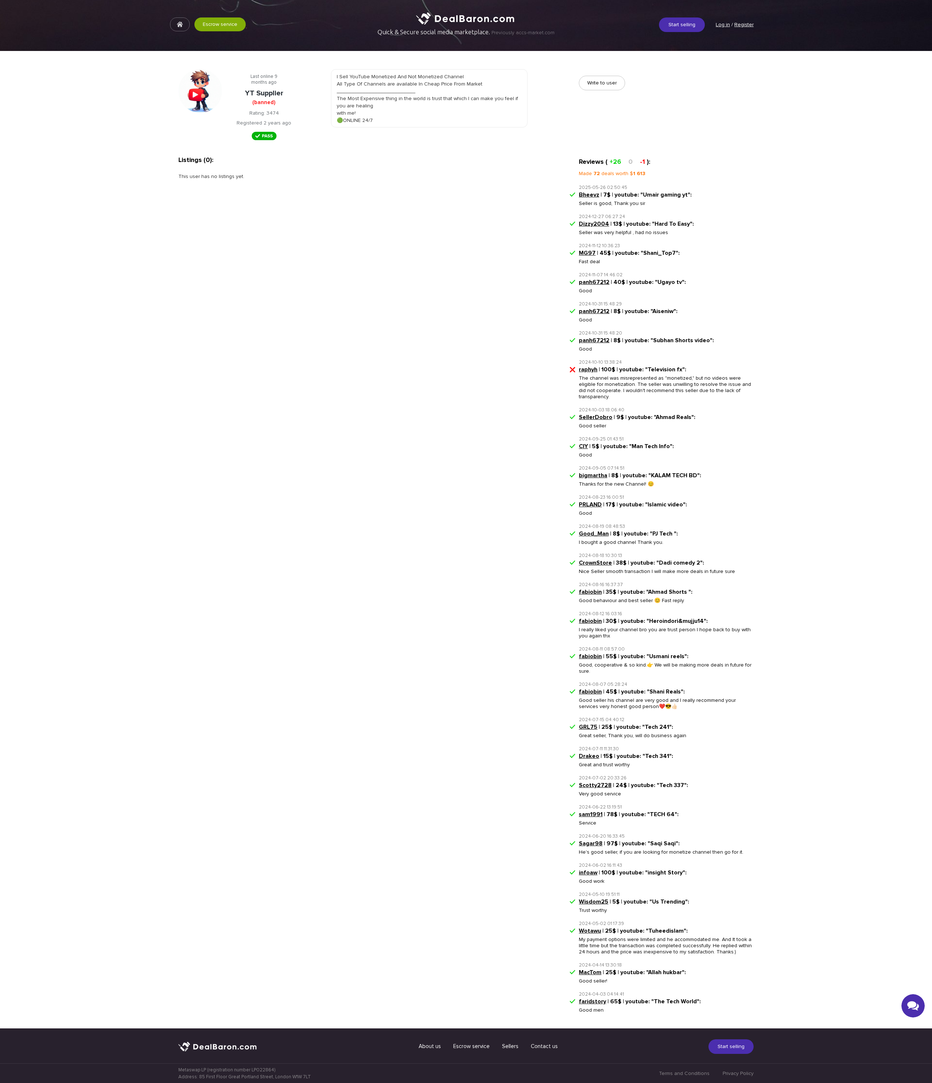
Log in (723, 24)
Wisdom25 (593, 901)
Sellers (510, 1046)
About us (430, 1046)
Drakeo (589, 756)
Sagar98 (591, 843)
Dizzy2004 (594, 224)
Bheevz (589, 194)
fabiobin (590, 592)
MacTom (590, 972)
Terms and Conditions (684, 1073)
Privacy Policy (738, 1073)
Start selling (681, 24)
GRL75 (588, 727)
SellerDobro (595, 417)
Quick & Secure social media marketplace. (466, 32)
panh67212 (594, 282)
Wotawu (590, 930)
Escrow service (220, 24)
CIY (583, 446)
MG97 (587, 253)
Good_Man (594, 533)
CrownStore (595, 562)
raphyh (588, 369)
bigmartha (593, 475)
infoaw (588, 872)
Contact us (544, 1046)
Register (744, 24)
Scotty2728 (595, 785)
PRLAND (590, 504)
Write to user (602, 83)
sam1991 (591, 814)
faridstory (592, 1001)
